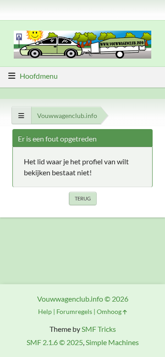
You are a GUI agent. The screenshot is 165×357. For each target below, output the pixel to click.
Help (45, 311)
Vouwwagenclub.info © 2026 (82, 298)
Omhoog (110, 311)
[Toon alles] (21, 115)
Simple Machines (112, 342)
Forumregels (74, 311)
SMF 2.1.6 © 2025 (55, 342)
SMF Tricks (99, 329)
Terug (83, 198)
